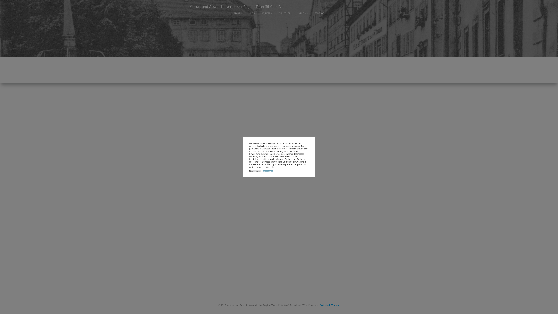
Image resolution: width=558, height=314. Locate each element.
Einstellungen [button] (255, 171)
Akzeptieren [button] (268, 171)
